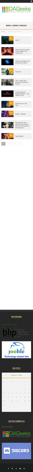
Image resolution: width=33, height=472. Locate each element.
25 (8, 401)
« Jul (3, 411)
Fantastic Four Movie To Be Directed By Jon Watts (22, 62)
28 (20, 401)
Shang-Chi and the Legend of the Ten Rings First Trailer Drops (22, 51)
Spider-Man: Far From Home (21, 104)
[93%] (7, 139)
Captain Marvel (19, 136)
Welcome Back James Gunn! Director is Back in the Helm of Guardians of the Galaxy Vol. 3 (22, 125)
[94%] (7, 107)
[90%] (7, 74)
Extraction (18, 72)
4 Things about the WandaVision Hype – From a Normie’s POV (22, 93)
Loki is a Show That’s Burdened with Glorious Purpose (21, 82)
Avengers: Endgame (20, 114)
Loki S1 (17, 40)
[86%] (7, 44)
